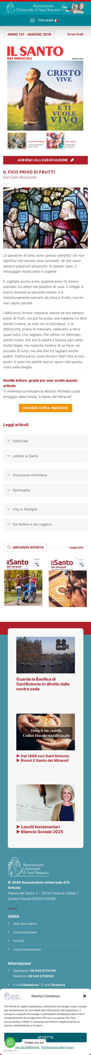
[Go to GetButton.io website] (10, 1050)
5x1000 (18, 941)
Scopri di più (76, 34)
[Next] (86, 581)
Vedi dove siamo (25, 923)
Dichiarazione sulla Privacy (57, 1047)
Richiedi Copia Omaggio (45, 408)
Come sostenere (25, 932)
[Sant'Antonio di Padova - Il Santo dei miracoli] (45, 7)
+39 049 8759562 (40, 976)
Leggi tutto (76, 547)
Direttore (58, 985)
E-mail (26, 985)
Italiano (45, 20)
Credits (12, 908)
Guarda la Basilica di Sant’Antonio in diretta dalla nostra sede (43, 684)
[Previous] (5, 581)
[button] (85, 996)
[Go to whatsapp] (10, 1042)
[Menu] (32, 20)
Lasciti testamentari (27, 949)
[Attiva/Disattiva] (8, 441)
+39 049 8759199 (42, 970)
